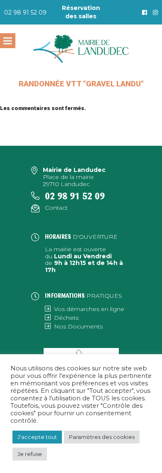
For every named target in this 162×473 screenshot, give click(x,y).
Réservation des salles (81, 12)
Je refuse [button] (29, 454)
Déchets (66, 317)
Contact (56, 207)
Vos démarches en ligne (89, 309)
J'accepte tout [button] (37, 437)
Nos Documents (78, 326)
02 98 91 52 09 (25, 12)
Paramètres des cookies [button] (102, 437)
